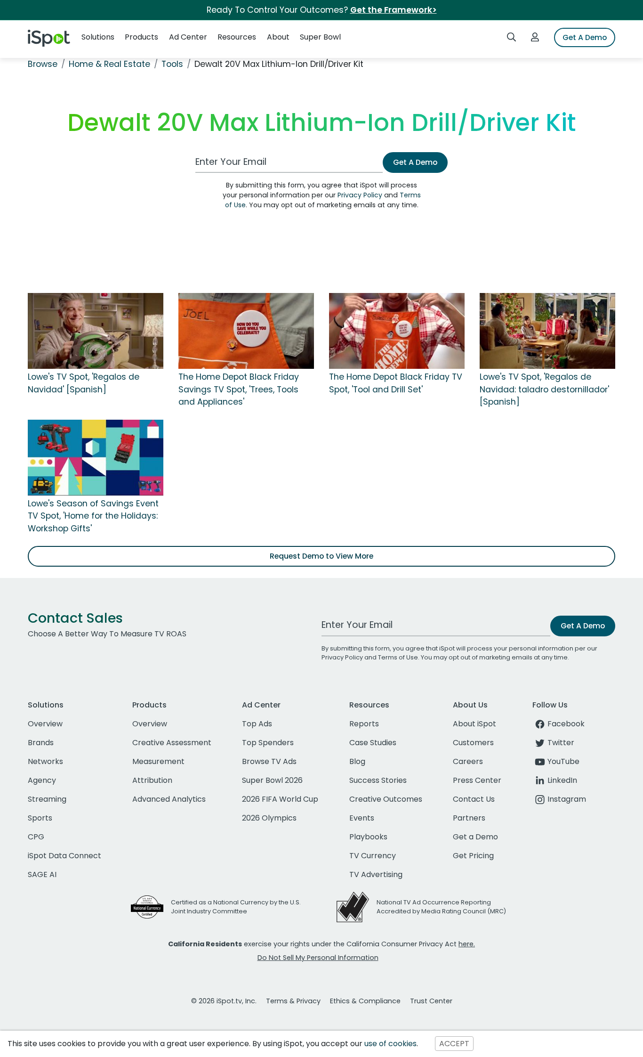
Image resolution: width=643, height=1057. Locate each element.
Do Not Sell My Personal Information (317, 957)
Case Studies (372, 742)
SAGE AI (42, 874)
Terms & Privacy (293, 1001)
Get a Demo (475, 836)
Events (361, 818)
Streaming (47, 799)
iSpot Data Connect (64, 855)
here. (466, 944)
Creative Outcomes (385, 799)
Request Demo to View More (321, 556)
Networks (45, 761)
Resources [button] (236, 37)
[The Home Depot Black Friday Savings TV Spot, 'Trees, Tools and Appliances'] (246, 330)
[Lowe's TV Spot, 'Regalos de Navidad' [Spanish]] (95, 330)
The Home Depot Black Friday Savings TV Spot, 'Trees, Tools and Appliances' (238, 389)
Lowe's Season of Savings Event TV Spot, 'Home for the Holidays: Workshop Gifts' (93, 516)
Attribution (152, 780)
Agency (42, 780)
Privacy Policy (360, 195)
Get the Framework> (393, 10)
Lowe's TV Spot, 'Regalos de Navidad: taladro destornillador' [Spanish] (544, 389)
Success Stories (378, 780)
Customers (473, 742)
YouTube (563, 761)
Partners (469, 818)
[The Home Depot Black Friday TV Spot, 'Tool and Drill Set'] (397, 330)
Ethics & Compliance (365, 1001)
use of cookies (390, 1043)
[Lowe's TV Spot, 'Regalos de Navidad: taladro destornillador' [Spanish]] (547, 330)
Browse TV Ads (269, 761)
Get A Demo (585, 37)
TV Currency (372, 855)
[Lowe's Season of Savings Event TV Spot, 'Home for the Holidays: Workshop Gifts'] (95, 457)
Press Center (477, 780)
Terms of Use (398, 657)
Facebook (566, 723)
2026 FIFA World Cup (280, 799)
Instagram (566, 799)
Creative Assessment (171, 742)
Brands (41, 742)
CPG (36, 836)
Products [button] (141, 37)
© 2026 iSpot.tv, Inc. (224, 1001)
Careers (468, 761)
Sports (40, 818)
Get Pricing (473, 855)
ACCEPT (454, 1043)
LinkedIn (562, 780)
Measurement (158, 761)
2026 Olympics (269, 818)
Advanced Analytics (169, 799)
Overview (45, 723)
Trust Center (431, 1001)
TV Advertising (375, 874)
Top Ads (257, 723)
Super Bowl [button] (320, 37)
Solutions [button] (97, 37)
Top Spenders (268, 742)
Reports (364, 723)
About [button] (278, 37)
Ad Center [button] (188, 37)
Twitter (560, 742)
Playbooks (368, 836)
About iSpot (474, 723)
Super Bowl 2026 (272, 780)
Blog (357, 761)
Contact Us (474, 799)
